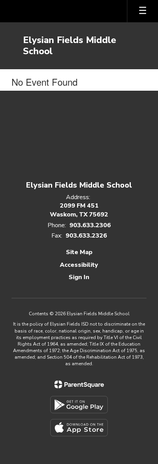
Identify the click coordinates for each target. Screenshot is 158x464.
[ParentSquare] (79, 384)
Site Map (79, 252)
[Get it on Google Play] (79, 404)
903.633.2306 (90, 225)
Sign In (79, 277)
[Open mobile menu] (142, 11)
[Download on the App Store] (79, 427)
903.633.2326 (86, 235)
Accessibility (79, 265)
